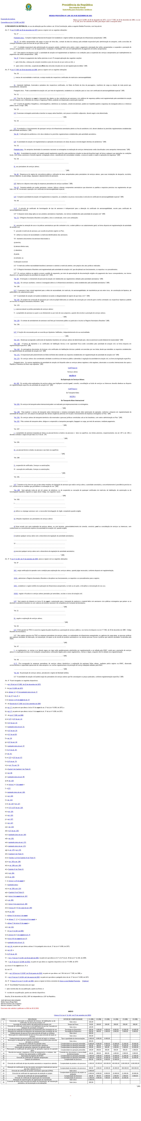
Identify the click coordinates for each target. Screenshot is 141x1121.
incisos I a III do (16, 881)
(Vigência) (85, 981)
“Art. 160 (17, 344)
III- (15, 519)
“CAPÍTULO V (72, 389)
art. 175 (11, 850)
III (15, 85)
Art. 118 (16, 300)
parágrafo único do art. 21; (16, 727)
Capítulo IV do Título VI (15, 869)
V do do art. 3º (23, 935)
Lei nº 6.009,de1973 (16, 688)
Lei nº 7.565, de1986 (16, 715)
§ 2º (15, 208)
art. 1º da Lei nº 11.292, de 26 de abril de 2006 (24, 958)
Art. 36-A (17, 153)
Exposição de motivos (8, 19)
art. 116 (11, 804)
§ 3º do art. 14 (17, 719)
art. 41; (9, 754)
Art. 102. (17, 283)
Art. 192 (16, 383)
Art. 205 (17, 412)
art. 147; (10, 823)
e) (14, 511)
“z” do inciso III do (27, 919)
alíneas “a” (12, 692)
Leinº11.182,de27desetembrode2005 (24, 559)
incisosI (11, 784)
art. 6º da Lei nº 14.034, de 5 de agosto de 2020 (24, 977)
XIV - (15, 570)
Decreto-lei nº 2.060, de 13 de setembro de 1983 (25, 704)
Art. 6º (16, 41)
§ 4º (15, 197)
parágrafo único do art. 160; (17, 834)
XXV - (16, 586)
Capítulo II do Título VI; (16, 854)
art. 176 (18, 850)
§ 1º (15, 98)
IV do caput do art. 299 (24, 908)
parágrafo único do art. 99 (16, 777)
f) (14, 536)
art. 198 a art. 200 (15, 865)
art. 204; (11, 873)
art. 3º (11, 696)
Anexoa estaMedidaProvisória (70, 981)
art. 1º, (10, 707)
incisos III (12, 908)
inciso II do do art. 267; (18, 896)
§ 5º (15, 601)
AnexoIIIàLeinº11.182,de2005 (23, 981)
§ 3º (15, 142)
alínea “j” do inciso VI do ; (18, 923)
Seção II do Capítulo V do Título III (19, 769)
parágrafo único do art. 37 (16, 746)
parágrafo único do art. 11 (16, 942)
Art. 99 (16, 279)
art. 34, (10, 946)
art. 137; (10, 819)
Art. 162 (16, 349)
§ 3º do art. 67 (17, 757)
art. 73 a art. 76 (14, 765)
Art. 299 (17, 490)
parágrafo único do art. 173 (16, 846)
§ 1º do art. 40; (12, 750)
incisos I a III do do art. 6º (19, 700)
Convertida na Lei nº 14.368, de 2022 (12, 22)
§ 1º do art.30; (12, 734)
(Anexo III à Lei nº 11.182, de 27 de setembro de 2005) (72, 1015)
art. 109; (10, 796)
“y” (17, 919)
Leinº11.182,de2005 (16, 931)
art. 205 (11, 877)
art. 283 (10, 900)
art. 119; (10, 811)
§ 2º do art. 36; (12, 742)
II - (15, 465)
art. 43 (10, 950)
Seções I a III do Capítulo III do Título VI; (22, 858)
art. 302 (11, 912)
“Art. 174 (16, 358)
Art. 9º (16, 58)
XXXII (16, 593)
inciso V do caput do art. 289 (18, 904)
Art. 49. (16, 673)
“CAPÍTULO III (72, 368)
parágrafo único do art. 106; (16, 792)
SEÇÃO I (73, 396)
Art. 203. (17, 404)
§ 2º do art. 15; (12, 723)
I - (14, 309)
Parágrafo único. (19, 38)
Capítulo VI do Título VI (16, 892)
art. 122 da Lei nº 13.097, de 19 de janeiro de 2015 (26, 973)
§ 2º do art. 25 (12, 730)
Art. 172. (17, 355)
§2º (9, 788)
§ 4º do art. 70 (12, 761)
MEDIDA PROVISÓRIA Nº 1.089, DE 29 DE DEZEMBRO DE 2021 (70, 16)
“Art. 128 (16, 320)
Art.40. (16, 174)
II (19, 784)
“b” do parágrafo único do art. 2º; (27, 692)
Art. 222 (16, 421)
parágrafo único (13, 885)
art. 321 (11, 927)
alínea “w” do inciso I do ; (18, 915)
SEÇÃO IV (72, 376)
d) (14, 526)
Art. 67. (16, 187)
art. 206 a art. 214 (15, 888)
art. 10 (10, 684)
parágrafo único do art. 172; (17, 842)
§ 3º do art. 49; (12, 954)
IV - (15, 225)
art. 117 (17, 804)
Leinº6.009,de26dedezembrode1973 (24, 30)
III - (15, 166)
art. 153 (11, 827)
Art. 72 (16, 218)
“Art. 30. (16, 134)
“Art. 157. (17, 340)
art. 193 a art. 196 (14, 861)
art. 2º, (10, 711)
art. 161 (11, 838)
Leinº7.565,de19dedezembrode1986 (24, 70)
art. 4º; (16, 696)
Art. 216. (17, 417)
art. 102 (11, 781)
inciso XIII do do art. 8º (17, 939)
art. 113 (10, 800)
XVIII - (16, 578)
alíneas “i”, (12, 919)
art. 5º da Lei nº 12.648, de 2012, (20, 962)
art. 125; (10, 815)
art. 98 (10, 773)
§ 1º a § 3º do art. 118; (16, 808)
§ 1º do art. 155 (14, 831)
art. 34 (10, 738)
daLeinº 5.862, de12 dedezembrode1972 (26, 684)
